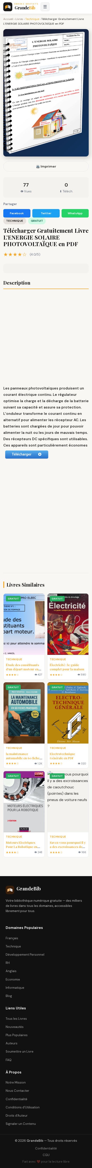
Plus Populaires (17, 1035)
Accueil (8, 19)
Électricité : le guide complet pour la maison (67, 667)
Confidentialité (16, 1099)
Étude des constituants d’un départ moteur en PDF (22, 669)
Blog (9, 996)
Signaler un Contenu (21, 1124)
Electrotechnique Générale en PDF (62, 756)
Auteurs (11, 1043)
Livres (19, 19)
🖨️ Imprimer (46, 166)
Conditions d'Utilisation (23, 1107)
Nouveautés (15, 1027)
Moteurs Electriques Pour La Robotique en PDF (21, 846)
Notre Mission (16, 1082)
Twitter (46, 213)
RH (8, 963)
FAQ (9, 1060)
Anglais (11, 971)
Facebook (17, 213)
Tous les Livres (16, 1019)
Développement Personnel (25, 955)
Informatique (15, 988)
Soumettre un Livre (19, 1051)
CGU (46, 1155)
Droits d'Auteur (17, 1116)
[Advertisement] (46, 337)
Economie (13, 979)
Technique (32, 19)
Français (12, 938)
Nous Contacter (17, 1091)
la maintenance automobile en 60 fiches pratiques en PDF (23, 758)
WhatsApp (75, 213)
